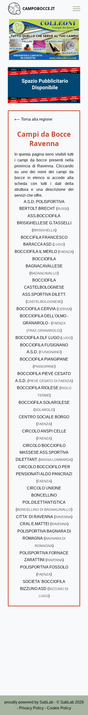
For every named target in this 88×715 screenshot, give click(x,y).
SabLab (46, 702)
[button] (76, 8)
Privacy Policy (31, 708)
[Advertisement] (44, 655)
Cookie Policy (59, 708)
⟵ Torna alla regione (33, 119)
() (44, 223)
